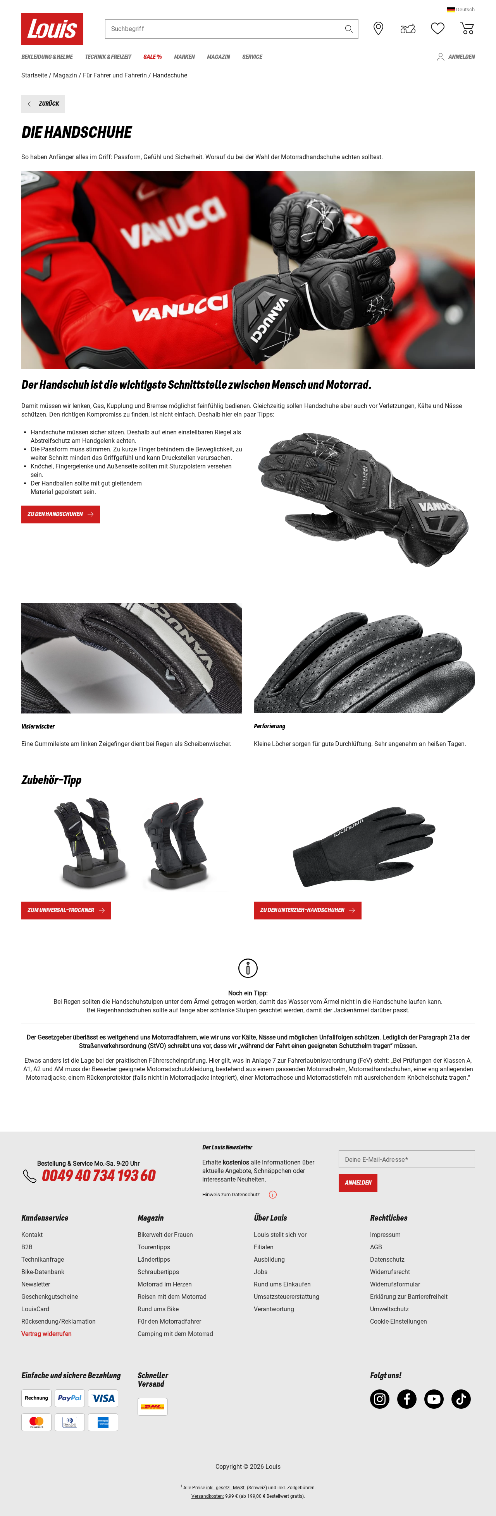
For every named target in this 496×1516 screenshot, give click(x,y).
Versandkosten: (207, 1496)
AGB (376, 1247)
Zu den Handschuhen (55, 514)
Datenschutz (387, 1259)
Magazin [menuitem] (218, 57)
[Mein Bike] (408, 28)
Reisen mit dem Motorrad (172, 1296)
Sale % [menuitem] (152, 57)
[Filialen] (378, 28)
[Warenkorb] (467, 28)
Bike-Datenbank (42, 1272)
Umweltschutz (389, 1309)
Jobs (260, 1272)
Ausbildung (269, 1259)
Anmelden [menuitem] (461, 57)
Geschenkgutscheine (49, 1296)
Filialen (264, 1247)
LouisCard (35, 1309)
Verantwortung (274, 1309)
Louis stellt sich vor (280, 1234)
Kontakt (32, 1234)
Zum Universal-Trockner (61, 910)
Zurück (49, 104)
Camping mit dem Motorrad (175, 1334)
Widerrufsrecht (390, 1272)
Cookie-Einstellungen (398, 1321)
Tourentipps (154, 1247)
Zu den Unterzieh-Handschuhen (302, 910)
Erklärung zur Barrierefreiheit (409, 1296)
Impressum (385, 1234)
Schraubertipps (158, 1272)
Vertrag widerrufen (46, 1334)
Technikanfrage (42, 1259)
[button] (461, 9)
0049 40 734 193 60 (98, 1176)
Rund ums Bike (158, 1309)
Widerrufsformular (395, 1284)
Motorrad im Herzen (165, 1284)
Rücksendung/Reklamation (58, 1321)
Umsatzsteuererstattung (286, 1296)
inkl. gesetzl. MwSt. (226, 1487)
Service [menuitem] (252, 57)
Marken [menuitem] (184, 57)
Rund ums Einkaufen (282, 1284)
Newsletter (35, 1284)
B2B (27, 1247)
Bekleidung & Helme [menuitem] (46, 57)
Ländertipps (154, 1259)
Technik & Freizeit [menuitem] (108, 57)
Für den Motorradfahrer (169, 1321)
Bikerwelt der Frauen (165, 1234)
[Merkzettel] (437, 28)
